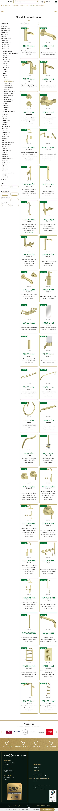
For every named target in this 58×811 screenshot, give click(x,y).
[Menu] (55, 790)
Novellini (6, 146)
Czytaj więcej (35, 809)
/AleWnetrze (36, 746)
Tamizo (6, 103)
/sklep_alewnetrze (50, 746)
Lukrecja (6, 69)
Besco (5, 40)
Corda (6, 107)
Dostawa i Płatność (39, 773)
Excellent (6, 120)
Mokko (5, 71)
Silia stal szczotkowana (9, 90)
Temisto (6, 105)
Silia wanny (8, 101)
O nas (35, 783)
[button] (31, 23)
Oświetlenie (5, 30)
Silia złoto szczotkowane (37, 5)
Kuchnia (4, 32)
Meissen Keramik (8, 142)
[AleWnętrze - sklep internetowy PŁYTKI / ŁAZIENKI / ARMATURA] (3, 2)
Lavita (4, 138)
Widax (5, 177)
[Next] (55, 11)
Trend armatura (8, 173)
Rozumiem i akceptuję (47, 809)
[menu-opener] (56, 2)
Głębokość (5, 203)
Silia (27, 5)
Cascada (6, 61)
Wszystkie (7, 5)
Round (5, 75)
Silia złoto (8, 83)
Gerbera (6, 63)
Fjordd (5, 122)
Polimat (5, 157)
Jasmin (6, 67)
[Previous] (2, 11)
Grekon (5, 124)
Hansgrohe (6, 126)
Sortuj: (21, 23)
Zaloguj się (36, 767)
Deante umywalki (9, 111)
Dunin (4, 116)
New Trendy (6, 144)
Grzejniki (4, 34)
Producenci (15, 5)
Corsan (5, 47)
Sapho (5, 165)
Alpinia (6, 55)
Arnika (5, 57)
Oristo (5, 152)
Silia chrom (8, 95)
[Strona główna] (2, 5)
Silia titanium (9, 93)
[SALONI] (9, 729)
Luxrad (4, 140)
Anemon (6, 59)
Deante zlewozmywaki (10, 53)
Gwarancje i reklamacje (40, 775)
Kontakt (36, 781)
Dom (3, 36)
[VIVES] (49, 729)
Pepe (5, 73)
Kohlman (6, 132)
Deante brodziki (8, 51)
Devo (5, 114)
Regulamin (36, 787)
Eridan (6, 109)
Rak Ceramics (7, 159)
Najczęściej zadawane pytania (42, 785)
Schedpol (6, 167)
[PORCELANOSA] (41, 729)
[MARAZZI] (17, 732)
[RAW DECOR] (25, 729)
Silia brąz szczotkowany (9, 98)
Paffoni (5, 154)
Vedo (4, 175)
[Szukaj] (37, 1)
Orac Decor (6, 150)
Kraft (4, 134)
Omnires (6, 148)
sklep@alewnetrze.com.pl (22, 746)
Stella (5, 169)
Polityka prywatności (39, 789)
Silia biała (8, 85)
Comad (5, 45)
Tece (4, 171)
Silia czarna (8, 88)
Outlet (3, 179)
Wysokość (5, 191)
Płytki (4, 26)
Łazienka (5, 28)
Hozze (5, 128)
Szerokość (5, 197)
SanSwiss (6, 163)
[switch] (53, 801)
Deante (22, 5)
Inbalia (5, 130)
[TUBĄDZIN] (33, 729)
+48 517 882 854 (7, 746)
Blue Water (6, 43)
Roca (5, 161)
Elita (4, 118)
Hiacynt (6, 65)
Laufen (5, 136)
